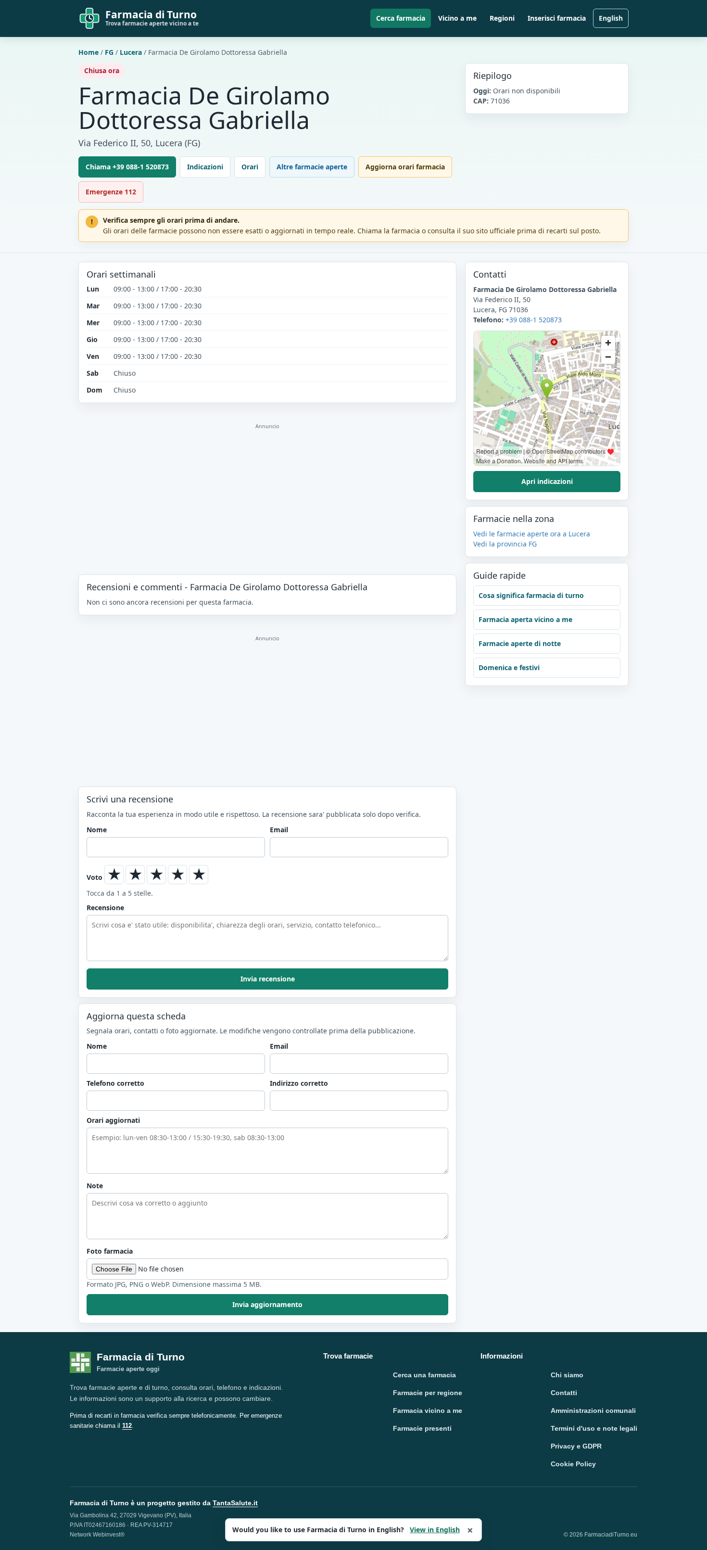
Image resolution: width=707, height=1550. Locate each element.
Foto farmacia (110, 1251)
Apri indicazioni (547, 481)
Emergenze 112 (111, 191)
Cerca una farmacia (424, 1375)
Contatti (564, 1393)
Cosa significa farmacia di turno (531, 595)
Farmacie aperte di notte (520, 643)
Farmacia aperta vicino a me (525, 619)
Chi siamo (567, 1375)
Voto (94, 877)
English (611, 18)
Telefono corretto (115, 1083)
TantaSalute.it (235, 1503)
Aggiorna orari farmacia (405, 166)
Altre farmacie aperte (312, 166)
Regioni (502, 18)
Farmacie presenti (422, 1428)
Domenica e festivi (509, 667)
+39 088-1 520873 (533, 319)
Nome (97, 829)
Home (88, 52)
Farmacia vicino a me (427, 1410)
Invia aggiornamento (267, 1304)
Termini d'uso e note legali (594, 1428)
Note (95, 1185)
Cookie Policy (573, 1464)
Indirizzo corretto (299, 1083)
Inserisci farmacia (557, 18)
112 (127, 1425)
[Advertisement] (267, 488)
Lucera (131, 52)
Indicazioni (205, 166)
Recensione (105, 907)
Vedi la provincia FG (505, 543)
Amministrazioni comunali (593, 1410)
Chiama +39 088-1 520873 (127, 166)
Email (279, 829)
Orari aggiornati (113, 1120)
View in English (435, 1529)
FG (109, 52)
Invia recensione (267, 978)
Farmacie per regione (427, 1393)
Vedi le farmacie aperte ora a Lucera (531, 533)
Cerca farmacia (400, 18)
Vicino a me (457, 18)
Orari (249, 166)
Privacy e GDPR (576, 1446)
